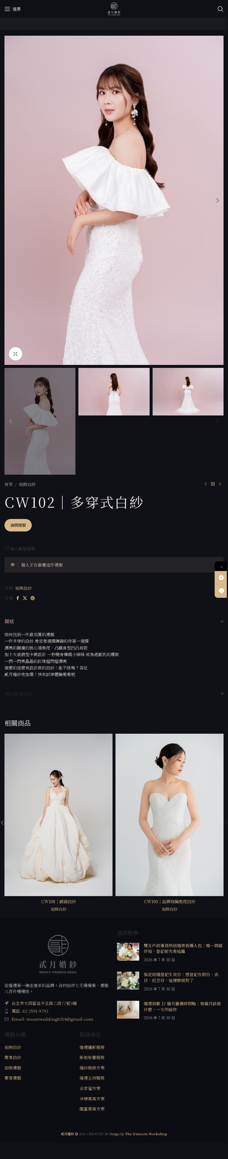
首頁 (8, 484)
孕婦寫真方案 (92, 1099)
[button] (10, 200)
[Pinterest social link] (33, 598)
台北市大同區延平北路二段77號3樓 (44, 1003)
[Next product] (220, 484)
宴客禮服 (12, 1078)
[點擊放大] (15, 353)
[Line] (221, 591)
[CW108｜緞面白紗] (58, 815)
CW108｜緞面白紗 (58, 901)
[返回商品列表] (212, 484)
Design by (138, 1133)
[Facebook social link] (17, 598)
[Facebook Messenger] (221, 577)
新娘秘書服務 (92, 1057)
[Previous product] (205, 484)
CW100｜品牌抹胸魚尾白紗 (169, 901)
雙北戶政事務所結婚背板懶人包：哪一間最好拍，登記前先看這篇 (183, 948)
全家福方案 (90, 1088)
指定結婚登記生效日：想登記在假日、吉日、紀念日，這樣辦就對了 (181, 977)
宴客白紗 (12, 1057)
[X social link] (25, 598)
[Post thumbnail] (128, 953)
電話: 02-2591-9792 (30, 1011)
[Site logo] (114, 8)
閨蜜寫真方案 (92, 1109)
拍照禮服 (12, 1068)
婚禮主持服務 (92, 1078)
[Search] (221, 9)
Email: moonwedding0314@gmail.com (52, 1019)
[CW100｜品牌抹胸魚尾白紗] (169, 815)
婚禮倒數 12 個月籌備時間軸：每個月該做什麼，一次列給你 (182, 1006)
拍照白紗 (27, 484)
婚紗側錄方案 (92, 1068)
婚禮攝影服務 (92, 1047)
